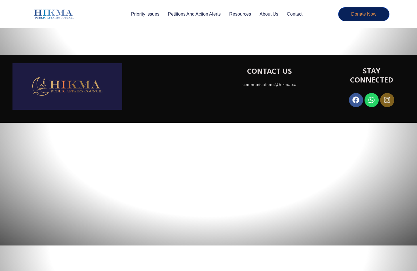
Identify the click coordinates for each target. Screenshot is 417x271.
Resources (240, 14)
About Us (269, 14)
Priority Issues (145, 14)
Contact (294, 14)
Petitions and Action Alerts (194, 14)
